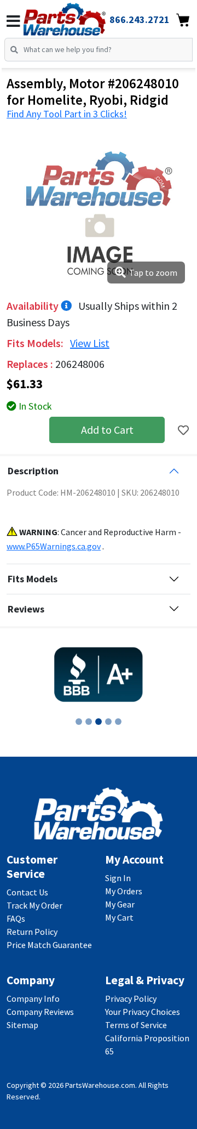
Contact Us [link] (27, 892)
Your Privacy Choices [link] (142, 1011)
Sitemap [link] (22, 1024)
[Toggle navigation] (13, 21)
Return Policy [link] (32, 931)
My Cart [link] (119, 917)
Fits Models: (36, 343)
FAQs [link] (16, 918)
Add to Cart (107, 429)
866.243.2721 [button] (139, 19)
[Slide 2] (88, 721)
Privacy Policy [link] (131, 998)
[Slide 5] (118, 721)
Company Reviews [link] (40, 1011)
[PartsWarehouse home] (79, 15)
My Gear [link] (120, 904)
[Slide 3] (98, 721)
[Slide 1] (79, 721)
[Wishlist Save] (183, 430)
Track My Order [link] (34, 905)
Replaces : (31, 364)
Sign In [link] (118, 877)
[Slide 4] (108, 721)
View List (89, 343)
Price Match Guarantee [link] (49, 944)
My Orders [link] (123, 891)
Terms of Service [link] (136, 1024)
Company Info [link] (33, 998)
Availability (34, 306)
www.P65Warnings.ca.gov (54, 546)
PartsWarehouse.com (100, 1085)
